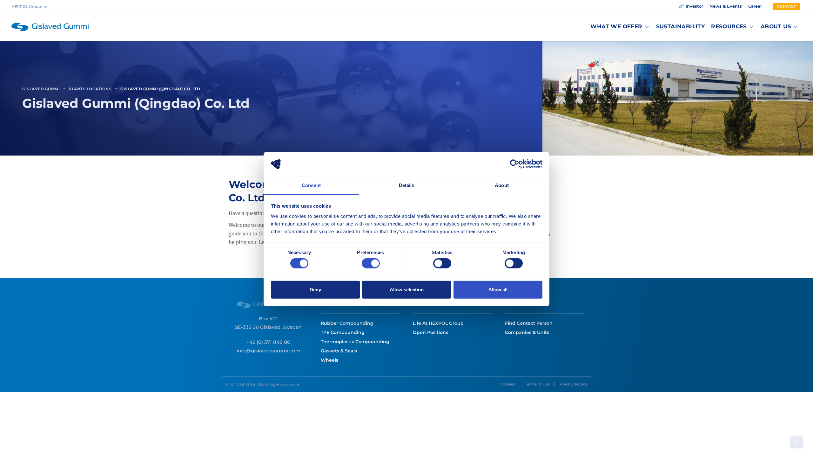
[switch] (371, 263)
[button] (620, 26)
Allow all (497, 289)
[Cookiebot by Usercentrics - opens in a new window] (514, 164)
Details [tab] (406, 185)
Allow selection (407, 289)
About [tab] (502, 185)
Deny (315, 289)
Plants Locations (90, 89)
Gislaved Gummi (41, 89)
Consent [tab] (311, 185)
